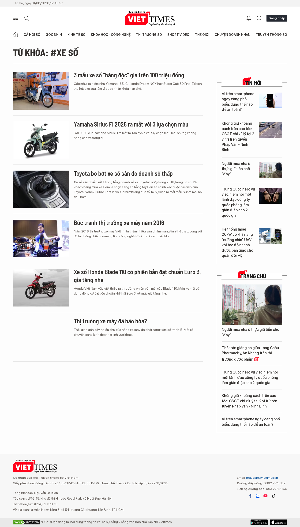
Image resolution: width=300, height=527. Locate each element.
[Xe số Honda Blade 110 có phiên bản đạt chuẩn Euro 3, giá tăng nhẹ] (41, 287)
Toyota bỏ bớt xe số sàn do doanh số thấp (123, 173)
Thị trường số (149, 35)
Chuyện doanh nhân (232, 35)
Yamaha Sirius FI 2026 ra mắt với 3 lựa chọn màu (131, 124)
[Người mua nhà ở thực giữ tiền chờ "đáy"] (270, 170)
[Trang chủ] (16, 34)
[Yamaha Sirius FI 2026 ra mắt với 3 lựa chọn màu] (41, 140)
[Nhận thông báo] (248, 18)
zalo (258, 496)
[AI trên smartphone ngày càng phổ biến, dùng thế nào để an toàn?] (270, 100)
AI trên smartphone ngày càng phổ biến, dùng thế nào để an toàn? (238, 102)
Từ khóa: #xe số (45, 52)
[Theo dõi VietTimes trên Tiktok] (273, 496)
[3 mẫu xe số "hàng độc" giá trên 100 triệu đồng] (41, 91)
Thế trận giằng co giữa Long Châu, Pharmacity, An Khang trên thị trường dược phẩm (251, 354)
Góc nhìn (54, 35)
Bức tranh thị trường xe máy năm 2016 (119, 222)
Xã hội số (32, 35)
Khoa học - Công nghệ (111, 35)
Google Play (278, 522)
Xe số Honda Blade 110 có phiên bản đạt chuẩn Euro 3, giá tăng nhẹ (137, 275)
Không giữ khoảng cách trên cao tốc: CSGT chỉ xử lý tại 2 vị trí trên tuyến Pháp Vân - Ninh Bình (238, 136)
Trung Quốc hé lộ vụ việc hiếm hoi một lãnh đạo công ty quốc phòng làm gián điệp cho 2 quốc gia (238, 202)
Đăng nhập (276, 18)
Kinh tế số (77, 35)
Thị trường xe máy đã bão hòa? (110, 321)
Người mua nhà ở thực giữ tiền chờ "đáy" (236, 168)
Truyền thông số (271, 35)
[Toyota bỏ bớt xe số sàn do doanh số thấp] (41, 189)
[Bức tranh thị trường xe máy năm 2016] (41, 238)
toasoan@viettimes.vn (261, 477)
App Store (259, 522)
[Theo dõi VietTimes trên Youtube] (265, 496)
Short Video (178, 35)
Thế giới (202, 35)
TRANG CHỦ (253, 276)
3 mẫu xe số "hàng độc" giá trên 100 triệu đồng (129, 74)
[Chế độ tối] (259, 18)
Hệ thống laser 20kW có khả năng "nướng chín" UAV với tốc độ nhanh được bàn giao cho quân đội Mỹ (237, 242)
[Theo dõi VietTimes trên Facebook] (250, 496)
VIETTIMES (150, 18)
